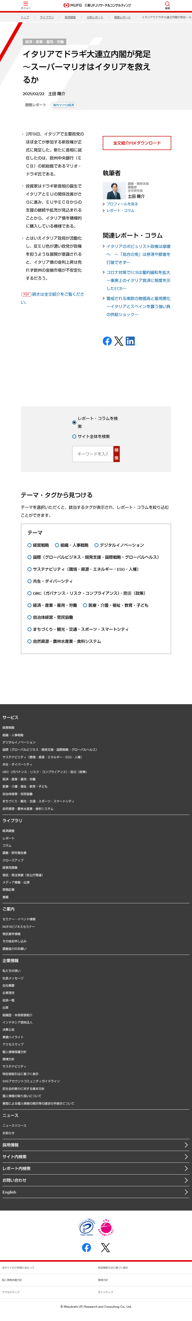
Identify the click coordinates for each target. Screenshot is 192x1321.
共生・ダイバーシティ (17, 764)
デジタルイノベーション (19, 742)
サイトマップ (105, 1292)
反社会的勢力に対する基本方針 (23, 1088)
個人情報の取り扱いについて (22, 1096)
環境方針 (8, 1059)
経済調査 (70, 17)
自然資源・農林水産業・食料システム (28, 808)
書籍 (5, 897)
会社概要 (8, 985)
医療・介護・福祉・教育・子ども (25, 786)
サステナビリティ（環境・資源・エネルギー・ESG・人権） (43, 757)
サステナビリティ (14, 1066)
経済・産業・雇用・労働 (44, 42)
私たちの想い (11, 970)
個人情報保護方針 (14, 1052)
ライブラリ (47, 17)
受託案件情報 (11, 934)
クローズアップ (13, 860)
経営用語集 (10, 867)
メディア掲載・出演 (16, 882)
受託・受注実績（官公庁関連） (23, 875)
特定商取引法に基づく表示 (20, 1074)
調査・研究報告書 (14, 852)
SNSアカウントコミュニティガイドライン (31, 1081)
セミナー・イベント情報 (19, 919)
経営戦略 (8, 727)
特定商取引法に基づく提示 (113, 1267)
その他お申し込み (14, 941)
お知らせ (8, 1133)
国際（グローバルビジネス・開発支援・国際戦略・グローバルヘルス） (50, 749)
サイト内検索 (14, 1156)
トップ (25, 17)
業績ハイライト (13, 1037)
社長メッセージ (13, 978)
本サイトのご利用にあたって (18, 1267)
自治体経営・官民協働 (17, 794)
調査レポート (122, 17)
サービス (10, 717)
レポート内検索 (16, 1168)
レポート (8, 838)
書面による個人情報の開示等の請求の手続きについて (38, 1103)
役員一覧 (8, 1000)
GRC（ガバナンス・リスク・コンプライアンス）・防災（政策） (45, 772)
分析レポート (95, 17)
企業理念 (8, 992)
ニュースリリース (14, 1125)
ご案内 (8, 909)
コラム (7, 845)
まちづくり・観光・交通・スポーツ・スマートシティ (38, 801)
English (9, 1192)
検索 (116, 454)
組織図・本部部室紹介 (17, 1015)
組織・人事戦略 (13, 735)
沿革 (5, 1007)
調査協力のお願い (14, 948)
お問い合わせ (14, 1180)
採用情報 (10, 1144)
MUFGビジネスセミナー (18, 926)
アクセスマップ (13, 1044)
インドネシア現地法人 (17, 1022)
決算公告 (8, 1029)
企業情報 (10, 960)
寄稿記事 (8, 889)
